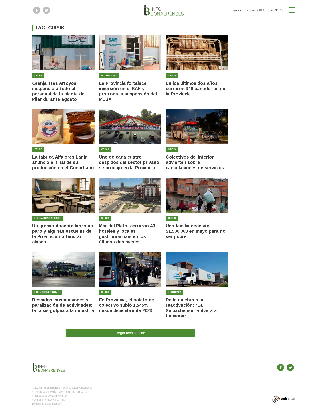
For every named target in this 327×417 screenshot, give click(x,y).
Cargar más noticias (130, 333)
